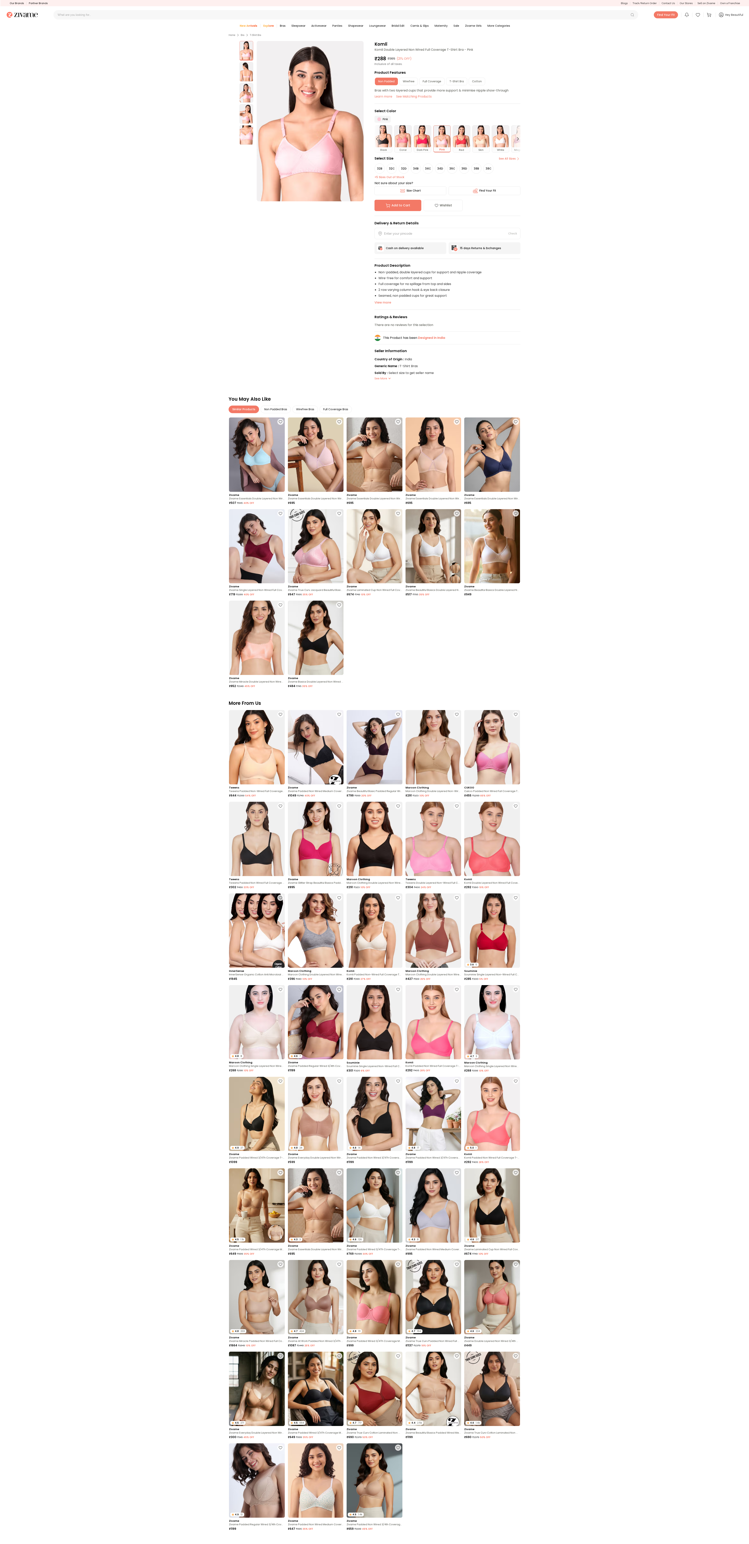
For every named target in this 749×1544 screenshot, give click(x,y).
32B (379, 168)
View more (382, 302)
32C (392, 168)
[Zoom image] (310, 121)
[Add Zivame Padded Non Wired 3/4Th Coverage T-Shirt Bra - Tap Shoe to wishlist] (398, 1081)
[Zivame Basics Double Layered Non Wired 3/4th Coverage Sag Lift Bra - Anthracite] (316, 638)
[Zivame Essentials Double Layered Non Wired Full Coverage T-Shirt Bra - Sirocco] (374, 454)
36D (464, 168)
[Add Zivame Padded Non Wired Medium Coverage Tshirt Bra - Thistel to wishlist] (457, 1172)
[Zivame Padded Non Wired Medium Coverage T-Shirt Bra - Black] (316, 747)
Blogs (624, 3)
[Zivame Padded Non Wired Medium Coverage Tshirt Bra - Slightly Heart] (316, 1480)
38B (476, 168)
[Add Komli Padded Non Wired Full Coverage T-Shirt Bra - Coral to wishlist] (516, 1081)
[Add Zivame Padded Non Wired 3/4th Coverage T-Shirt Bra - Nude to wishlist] (398, 1448)
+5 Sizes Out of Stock (389, 177)
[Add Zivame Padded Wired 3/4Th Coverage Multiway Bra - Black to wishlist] (339, 1356)
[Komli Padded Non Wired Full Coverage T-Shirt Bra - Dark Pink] (433, 1022)
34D (440, 168)
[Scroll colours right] (516, 139)
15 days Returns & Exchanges (480, 248)
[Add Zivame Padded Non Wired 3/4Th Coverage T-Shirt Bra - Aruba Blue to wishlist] (457, 1539)
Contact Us (668, 3)
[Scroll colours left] (378, 139)
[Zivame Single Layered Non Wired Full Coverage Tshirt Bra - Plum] (257, 546)
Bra (242, 35)
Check (512, 233)
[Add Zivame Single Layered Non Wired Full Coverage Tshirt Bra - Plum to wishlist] (280, 513)
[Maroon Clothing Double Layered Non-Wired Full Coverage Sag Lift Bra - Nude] (433, 747)
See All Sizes (507, 159)
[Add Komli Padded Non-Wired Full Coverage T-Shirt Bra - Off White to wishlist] (398, 898)
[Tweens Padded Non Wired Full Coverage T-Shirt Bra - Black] (257, 839)
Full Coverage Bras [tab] (335, 409)
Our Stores (686, 3)
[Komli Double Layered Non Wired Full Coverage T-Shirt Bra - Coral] (492, 839)
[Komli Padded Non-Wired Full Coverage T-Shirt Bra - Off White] (374, 930)
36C (452, 168)
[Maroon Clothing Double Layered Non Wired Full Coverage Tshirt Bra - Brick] (433, 930)
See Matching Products (414, 96)
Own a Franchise (730, 3)
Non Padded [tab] (386, 81)
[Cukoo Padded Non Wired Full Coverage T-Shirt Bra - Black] (492, 747)
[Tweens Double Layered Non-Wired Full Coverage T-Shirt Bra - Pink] (433, 839)
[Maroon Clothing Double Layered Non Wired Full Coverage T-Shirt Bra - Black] (374, 839)
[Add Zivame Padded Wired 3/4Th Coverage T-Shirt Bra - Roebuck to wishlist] (516, 1448)
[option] (246, 50)
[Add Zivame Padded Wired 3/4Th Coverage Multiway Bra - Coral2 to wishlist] (398, 1264)
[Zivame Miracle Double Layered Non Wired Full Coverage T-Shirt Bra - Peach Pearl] (257, 638)
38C (488, 168)
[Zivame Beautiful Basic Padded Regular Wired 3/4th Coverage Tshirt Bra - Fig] (374, 747)
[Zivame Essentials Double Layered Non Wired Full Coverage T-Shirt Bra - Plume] (257, 454)
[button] (632, 15)
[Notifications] (686, 14)
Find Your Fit (487, 191)
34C (428, 168)
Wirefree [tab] (408, 81)
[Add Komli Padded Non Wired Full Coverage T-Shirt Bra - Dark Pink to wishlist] (457, 989)
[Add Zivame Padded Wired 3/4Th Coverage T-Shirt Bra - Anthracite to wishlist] (280, 1081)
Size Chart (413, 191)
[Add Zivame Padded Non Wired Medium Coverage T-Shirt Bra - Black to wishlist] (339, 714)
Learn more (383, 96)
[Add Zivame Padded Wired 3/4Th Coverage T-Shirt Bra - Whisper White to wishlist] (398, 1172)
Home (232, 35)
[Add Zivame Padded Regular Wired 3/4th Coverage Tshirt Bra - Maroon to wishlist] (339, 989)
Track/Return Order (645, 3)
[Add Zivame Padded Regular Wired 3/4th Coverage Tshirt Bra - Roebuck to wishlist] (280, 1448)
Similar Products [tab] (243, 409)
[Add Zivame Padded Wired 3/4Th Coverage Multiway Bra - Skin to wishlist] (280, 1172)
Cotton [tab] (477, 81)
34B (416, 168)
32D (403, 168)
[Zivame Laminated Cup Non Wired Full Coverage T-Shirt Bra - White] (374, 546)
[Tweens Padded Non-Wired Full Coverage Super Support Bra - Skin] (257, 747)
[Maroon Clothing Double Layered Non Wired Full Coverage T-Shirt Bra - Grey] (316, 930)
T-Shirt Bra (255, 35)
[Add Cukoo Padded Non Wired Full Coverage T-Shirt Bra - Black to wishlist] (516, 714)
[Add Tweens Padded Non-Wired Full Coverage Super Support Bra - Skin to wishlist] (280, 714)
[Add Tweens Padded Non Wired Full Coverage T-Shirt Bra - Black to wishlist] (280, 806)
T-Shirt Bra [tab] (456, 81)
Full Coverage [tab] (432, 81)
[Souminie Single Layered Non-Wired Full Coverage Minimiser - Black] (374, 1022)
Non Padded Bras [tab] (275, 409)
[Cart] (710, 14)
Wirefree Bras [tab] (305, 409)
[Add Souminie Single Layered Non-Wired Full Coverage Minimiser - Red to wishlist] (516, 898)
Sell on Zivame (706, 3)
